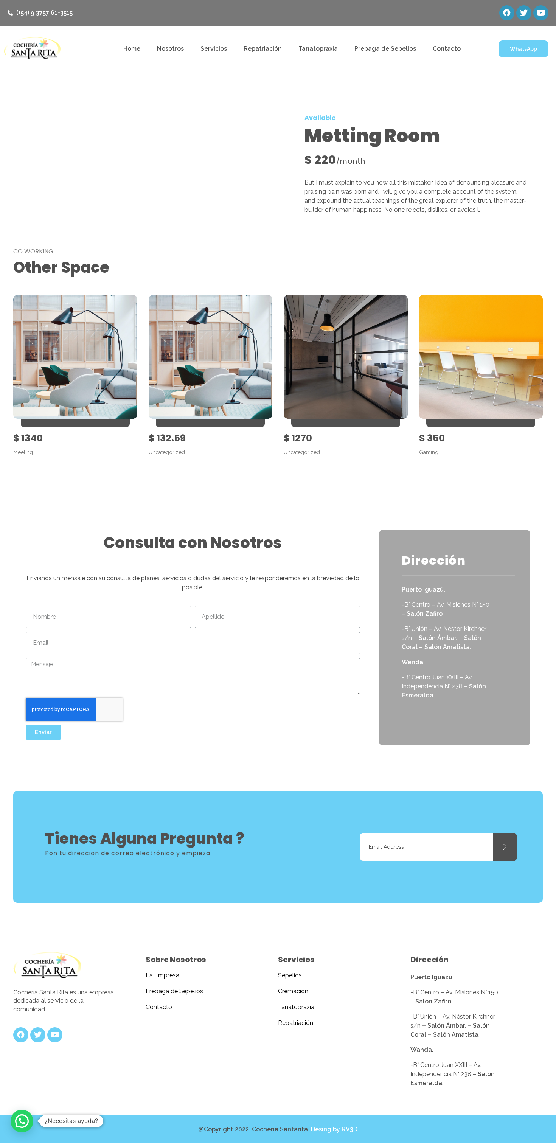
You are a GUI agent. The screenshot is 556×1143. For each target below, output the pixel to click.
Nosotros (170, 48)
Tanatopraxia (318, 48)
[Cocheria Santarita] (47, 966)
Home (131, 48)
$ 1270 (298, 438)
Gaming (428, 452)
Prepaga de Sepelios (385, 48)
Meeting (23, 452)
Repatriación (263, 48)
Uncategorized (167, 452)
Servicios (213, 48)
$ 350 (432, 438)
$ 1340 (28, 438)
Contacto (447, 48)
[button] (523, 48)
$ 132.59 (167, 438)
